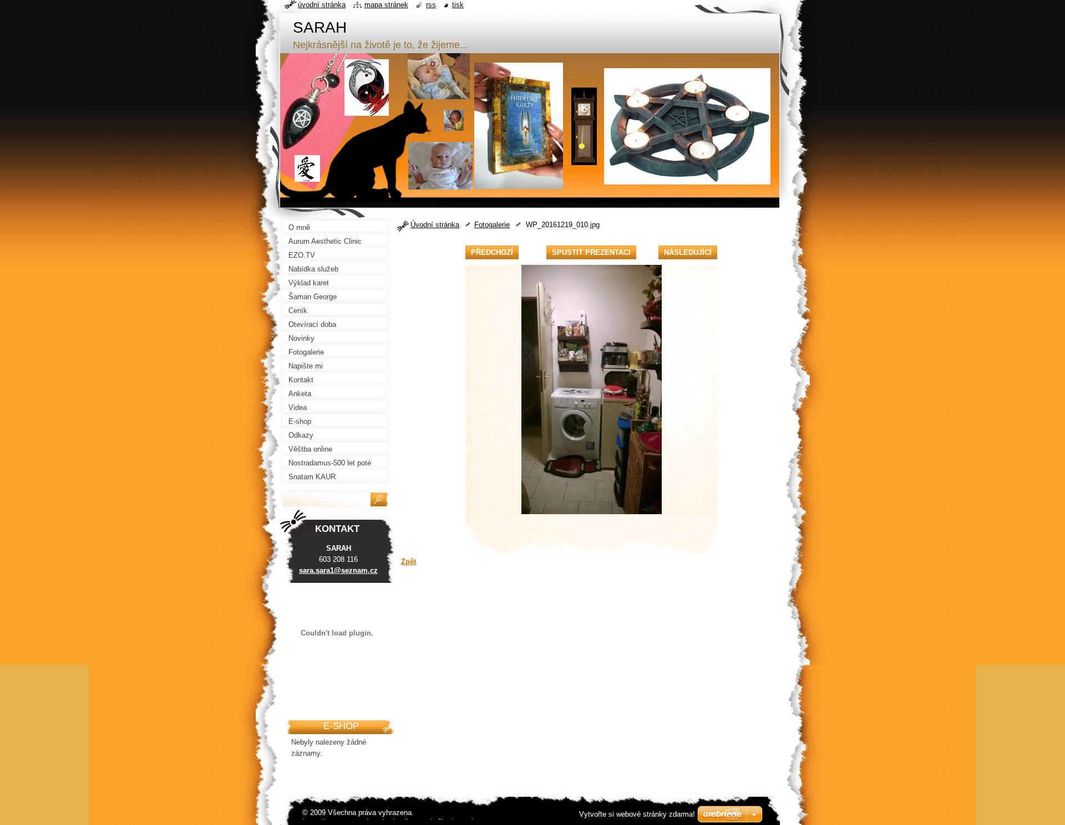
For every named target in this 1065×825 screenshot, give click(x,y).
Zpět (408, 561)
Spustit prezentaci (591, 252)
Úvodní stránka (434, 225)
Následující (688, 252)
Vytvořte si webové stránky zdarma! (637, 814)
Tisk (458, 5)
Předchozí (492, 252)
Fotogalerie (492, 225)
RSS (431, 5)
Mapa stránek (386, 5)
